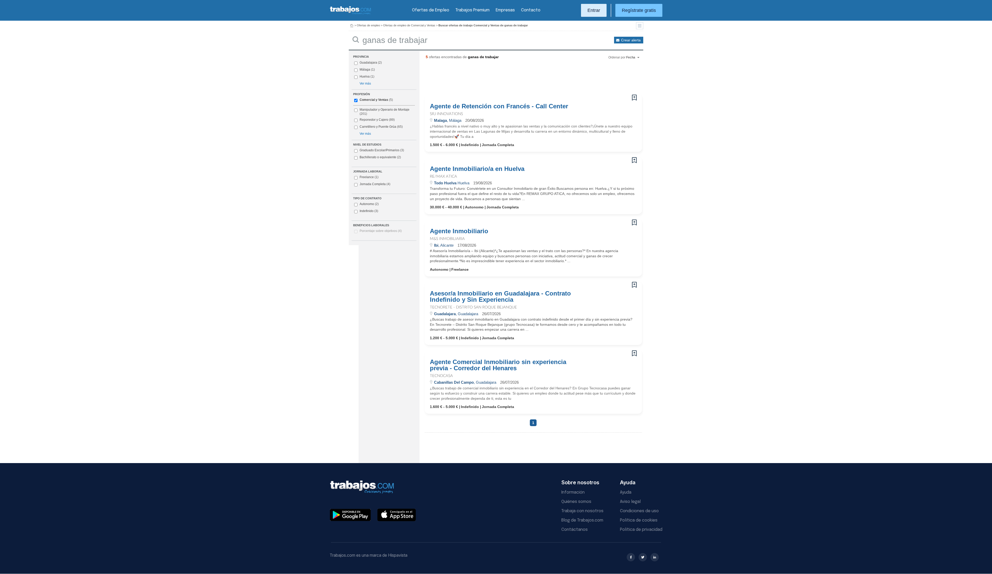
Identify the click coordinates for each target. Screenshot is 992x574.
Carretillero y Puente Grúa (378, 127)
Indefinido (369, 211)
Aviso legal (630, 502)
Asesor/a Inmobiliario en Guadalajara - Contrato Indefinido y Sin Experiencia (500, 296)
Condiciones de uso (639, 511)
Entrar (593, 10)
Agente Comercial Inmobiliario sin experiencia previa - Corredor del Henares (498, 365)
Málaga (365, 69)
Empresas (505, 10)
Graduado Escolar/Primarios (382, 150)
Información (573, 492)
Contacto (530, 10)
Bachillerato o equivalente (380, 157)
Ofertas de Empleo (430, 10)
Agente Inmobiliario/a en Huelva (477, 169)
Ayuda (625, 492)
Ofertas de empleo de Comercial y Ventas (409, 25)
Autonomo (369, 204)
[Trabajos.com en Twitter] (643, 557)
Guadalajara (368, 62)
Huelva (365, 76)
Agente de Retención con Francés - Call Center (499, 106)
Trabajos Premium (472, 10)
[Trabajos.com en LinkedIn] (654, 557)
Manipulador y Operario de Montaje (384, 109)
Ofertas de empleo (368, 25)
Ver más (365, 83)
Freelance (369, 177)
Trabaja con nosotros (582, 511)
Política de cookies (638, 520)
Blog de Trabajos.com (582, 520)
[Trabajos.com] (350, 14)
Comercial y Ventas (374, 100)
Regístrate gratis (639, 10)
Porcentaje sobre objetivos (381, 231)
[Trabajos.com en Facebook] (631, 557)
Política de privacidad (641, 529)
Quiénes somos (576, 502)
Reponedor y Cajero (374, 120)
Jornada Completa (375, 184)
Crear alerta (631, 40)
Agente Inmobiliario (459, 231)
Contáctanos (574, 529)
